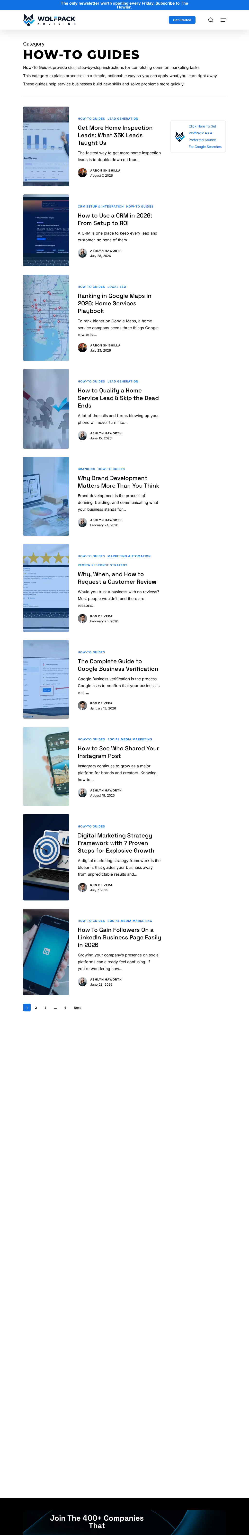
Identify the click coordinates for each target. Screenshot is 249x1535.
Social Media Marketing (129, 739)
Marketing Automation (129, 556)
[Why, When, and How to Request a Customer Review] (46, 588)
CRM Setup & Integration (101, 206)
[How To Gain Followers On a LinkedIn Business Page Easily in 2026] (46, 952)
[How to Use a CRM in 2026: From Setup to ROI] (46, 230)
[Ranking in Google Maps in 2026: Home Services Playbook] (46, 318)
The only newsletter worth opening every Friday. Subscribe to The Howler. (124, 5)
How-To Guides (91, 118)
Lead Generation (122, 118)
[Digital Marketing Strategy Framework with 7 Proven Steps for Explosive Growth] (46, 857)
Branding (86, 469)
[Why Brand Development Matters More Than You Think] (46, 496)
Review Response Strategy (103, 565)
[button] (223, 20)
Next (77, 1007)
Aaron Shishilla (105, 170)
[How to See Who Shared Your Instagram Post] (46, 766)
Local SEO (116, 287)
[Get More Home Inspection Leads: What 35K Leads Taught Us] (46, 146)
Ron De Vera (101, 616)
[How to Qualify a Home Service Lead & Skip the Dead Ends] (46, 409)
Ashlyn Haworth (106, 251)
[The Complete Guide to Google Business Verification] (46, 679)
